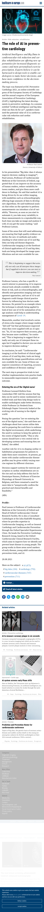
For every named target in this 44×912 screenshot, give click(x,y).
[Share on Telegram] (23, 597)
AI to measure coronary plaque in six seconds (21, 636)
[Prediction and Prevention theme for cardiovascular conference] (22, 710)
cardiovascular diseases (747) (18, 572)
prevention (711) (12, 576)
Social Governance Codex (11, 809)
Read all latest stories (13, 589)
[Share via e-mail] (27, 597)
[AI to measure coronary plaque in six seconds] (22, 621)
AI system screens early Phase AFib (17, 680)
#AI (4, 650)
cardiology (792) (27, 569)
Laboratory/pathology (9, 757)
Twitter (4, 786)
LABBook (5, 776)
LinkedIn (5, 790)
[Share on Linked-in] (13, 597)
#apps (12, 694)
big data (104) (11, 569)
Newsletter (6, 800)
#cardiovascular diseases (21, 650)
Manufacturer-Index (9, 778)
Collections (6, 771)
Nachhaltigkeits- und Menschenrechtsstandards (11, 805)
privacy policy (17, 895)
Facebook (5, 783)
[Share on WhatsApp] (18, 597)
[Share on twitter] (8, 597)
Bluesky (5, 788)
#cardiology (9, 650)
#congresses (37, 741)
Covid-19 (21, 315)
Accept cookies (22, 906)
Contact (5, 802)
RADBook (5, 774)
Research (5, 766)
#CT (30, 650)
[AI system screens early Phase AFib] (22, 665)
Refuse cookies (22, 901)
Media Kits (6, 798)
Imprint (4, 813)
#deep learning (37, 650)
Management (7, 762)
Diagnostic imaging (9, 755)
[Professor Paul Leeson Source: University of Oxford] (22, 143)
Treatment (6, 759)
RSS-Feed (5, 792)
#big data (7, 741)
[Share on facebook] (4, 597)
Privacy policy (7, 811)
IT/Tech (4, 764)
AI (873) (27, 565)
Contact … (9, 583)
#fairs (39, 694)
